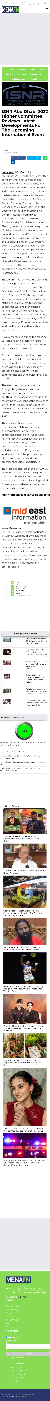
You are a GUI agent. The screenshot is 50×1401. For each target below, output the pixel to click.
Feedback (10, 1327)
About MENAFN (12, 1320)
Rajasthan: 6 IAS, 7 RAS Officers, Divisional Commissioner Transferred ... (37, 652)
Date (5, 150)
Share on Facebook (18, 158)
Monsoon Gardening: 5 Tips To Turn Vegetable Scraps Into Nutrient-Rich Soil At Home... (23, 1062)
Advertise (9, 1317)
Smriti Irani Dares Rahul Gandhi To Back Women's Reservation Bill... (36, 702)
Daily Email (20, 1374)
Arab (33, 70)
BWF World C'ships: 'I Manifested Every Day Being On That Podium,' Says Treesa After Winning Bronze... (23, 988)
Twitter (19, 1367)
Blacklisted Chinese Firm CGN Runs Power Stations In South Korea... (36, 641)
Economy (22, 74)
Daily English (12, 1337)
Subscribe (28, 1354)
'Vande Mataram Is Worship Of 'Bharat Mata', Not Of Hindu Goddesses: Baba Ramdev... (23, 948)
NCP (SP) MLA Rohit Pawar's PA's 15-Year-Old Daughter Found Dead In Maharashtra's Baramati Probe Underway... (24, 1162)
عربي (31, 3)
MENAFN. (18, 1394)
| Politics (8, 74)
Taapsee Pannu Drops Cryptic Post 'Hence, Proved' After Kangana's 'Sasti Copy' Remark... (24, 1130)
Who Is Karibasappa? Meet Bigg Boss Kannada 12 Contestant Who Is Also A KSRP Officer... (23, 838)
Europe (21, 70)
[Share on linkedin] (13, 162)
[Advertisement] (25, 39)
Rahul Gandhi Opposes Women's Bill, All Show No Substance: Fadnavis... (36, 691)
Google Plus (21, 1371)
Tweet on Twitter (34, 158)
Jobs (8, 1324)
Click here (22, 1297)
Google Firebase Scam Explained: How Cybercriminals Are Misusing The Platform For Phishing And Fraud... (22, 913)
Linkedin (19, 1378)
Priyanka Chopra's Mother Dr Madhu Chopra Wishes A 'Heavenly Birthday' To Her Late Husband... (24, 1028)
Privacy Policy (11, 1310)
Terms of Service (12, 1306)
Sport (32, 79)
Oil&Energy (38, 74)
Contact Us (10, 1313)
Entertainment (15, 79)
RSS (18, 1381)
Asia (42, 70)
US (8, 70)
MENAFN (8, 172)
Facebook (20, 1364)
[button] (38, 3)
